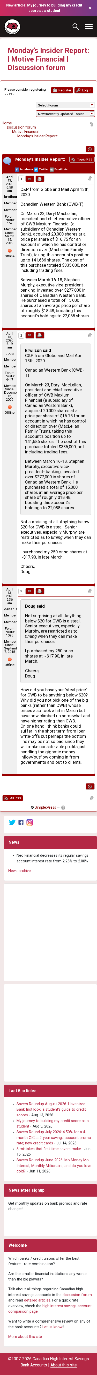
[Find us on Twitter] (12, 822)
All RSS (15, 798)
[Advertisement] (48, 932)
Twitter (44, 169)
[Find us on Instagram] (30, 822)
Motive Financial (25, 132)
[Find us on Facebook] (21, 822)
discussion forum (77, 1295)
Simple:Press (45, 807)
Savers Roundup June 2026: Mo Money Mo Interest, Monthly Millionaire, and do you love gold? (54, 1165)
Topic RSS (84, 159)
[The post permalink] (29, 179)
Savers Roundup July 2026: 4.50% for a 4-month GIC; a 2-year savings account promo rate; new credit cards (54, 1137)
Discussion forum (21, 127)
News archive (19, 871)
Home (7, 123)
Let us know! (52, 1327)
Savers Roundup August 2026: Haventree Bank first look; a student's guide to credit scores (51, 1109)
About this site (63, 1365)
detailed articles (37, 1300)
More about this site (25, 1336)
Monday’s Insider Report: (37, 136)
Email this (61, 169)
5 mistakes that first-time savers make (49, 1149)
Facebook (26, 169)
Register (64, 90)
